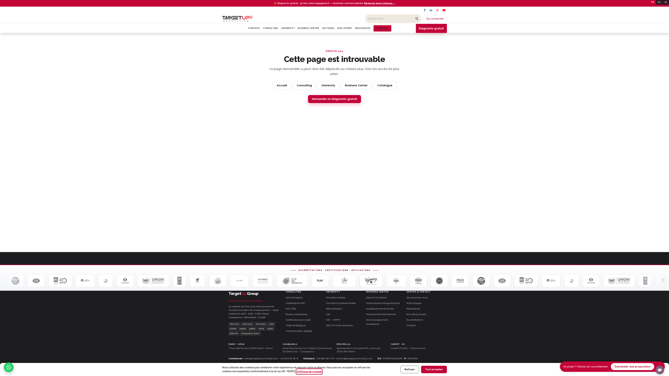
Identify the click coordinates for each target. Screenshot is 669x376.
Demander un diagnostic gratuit (334, 99)
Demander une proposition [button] (632, 366)
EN (659, 2)
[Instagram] (437, 10)
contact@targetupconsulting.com (354, 358)
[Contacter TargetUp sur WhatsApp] (9, 367)
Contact (411, 325)
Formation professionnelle (341, 303)
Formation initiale (335, 297)
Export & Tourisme (376, 297)
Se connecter (435, 19)
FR (652, 2)
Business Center (356, 85)
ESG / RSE (291, 308)
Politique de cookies (309, 371)
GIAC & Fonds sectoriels (339, 325)
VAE (328, 314)
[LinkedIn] (431, 10)
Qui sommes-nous (417, 297)
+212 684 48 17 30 (325, 358)
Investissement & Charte (380, 308)
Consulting (304, 85)
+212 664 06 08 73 (288, 358)
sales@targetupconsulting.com (261, 358)
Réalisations (413, 308)
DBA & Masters (334, 308)
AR (665, 2)
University (328, 85)
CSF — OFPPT (333, 320)
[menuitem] (254, 28)
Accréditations (414, 320)
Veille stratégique (296, 325)
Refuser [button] (410, 369)
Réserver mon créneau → (379, 3)
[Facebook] (424, 10)
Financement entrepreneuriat (383, 303)
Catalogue (384, 85)
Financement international (381, 314)
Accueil (282, 85)
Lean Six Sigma (294, 297)
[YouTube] (444, 10)
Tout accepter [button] (434, 369)
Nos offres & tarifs (416, 314)
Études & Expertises (296, 314)
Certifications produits (298, 320)
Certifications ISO (295, 303)
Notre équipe (413, 303)
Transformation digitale (299, 331)
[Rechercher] (417, 18)
